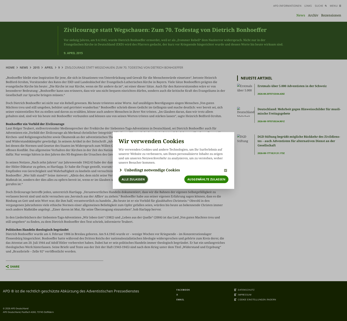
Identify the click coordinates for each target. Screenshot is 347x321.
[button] (173, 170)
